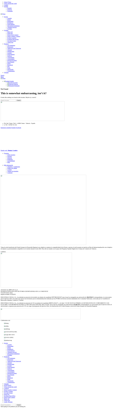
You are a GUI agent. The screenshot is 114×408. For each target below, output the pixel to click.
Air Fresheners (11, 45)
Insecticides (10, 69)
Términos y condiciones (13, 166)
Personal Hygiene (12, 60)
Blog (8, 162)
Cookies (9, 169)
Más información (8, 165)
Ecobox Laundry (11, 38)
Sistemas (9, 158)
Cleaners (9, 50)
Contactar (9, 172)
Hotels (9, 20)
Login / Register (8, 402)
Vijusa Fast (10, 42)
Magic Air (10, 32)
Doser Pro (10, 33)
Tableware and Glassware (14, 48)
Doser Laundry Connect (13, 36)
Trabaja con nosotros (12, 171)
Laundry (9, 18)
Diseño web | (9, 150)
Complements (11, 71)
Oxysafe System (11, 41)
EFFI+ (9, 63)
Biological (10, 65)
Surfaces (9, 56)
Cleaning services (12, 27)
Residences (10, 23)
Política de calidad (12, 168)
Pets (8, 66)
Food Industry (11, 24)
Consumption (10, 59)
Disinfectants (10, 51)
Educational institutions (13, 26)
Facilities (9, 29)
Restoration (10, 21)
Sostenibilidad (11, 161)
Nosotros (6, 153)
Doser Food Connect (12, 35)
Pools (8, 68)
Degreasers (10, 47)
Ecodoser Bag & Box (13, 39)
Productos (10, 159)
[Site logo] (3, 14)
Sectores (9, 156)
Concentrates (10, 57)
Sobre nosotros (11, 155)
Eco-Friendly (10, 62)
